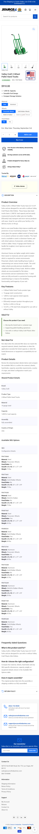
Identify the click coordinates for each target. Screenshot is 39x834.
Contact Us (5, 807)
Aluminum (13, 104)
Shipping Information (8, 784)
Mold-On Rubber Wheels (23, 115)
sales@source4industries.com (12, 771)
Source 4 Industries (15, 824)
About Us (5, 810)
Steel (4, 104)
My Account (6, 802)
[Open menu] (35, 10)
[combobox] (20, 16)
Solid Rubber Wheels (24, 111)
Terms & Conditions (8, 789)
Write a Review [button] (20, 186)
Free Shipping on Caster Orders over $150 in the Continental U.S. (19, 2)
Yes (10, 122)
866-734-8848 (6, 774)
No (4, 122)
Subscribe (32, 750)
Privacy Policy (6, 792)
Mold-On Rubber (7, 115)
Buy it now (19, 140)
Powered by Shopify (28, 824)
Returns (4, 804)
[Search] (35, 16)
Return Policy (6, 786)
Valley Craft (5, 70)
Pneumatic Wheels (8, 111)
